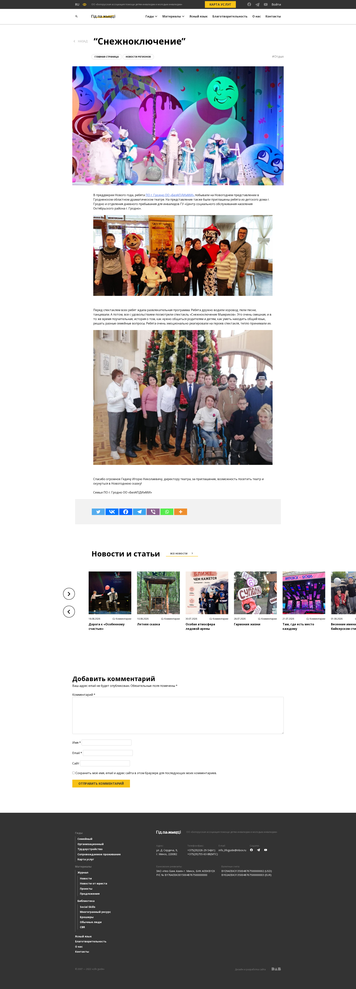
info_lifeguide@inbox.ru (232, 850)
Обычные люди (91, 922)
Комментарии (123, 618)
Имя (76, 742)
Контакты (273, 16)
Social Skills (87, 907)
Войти (276, 4)
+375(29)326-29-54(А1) (201, 850)
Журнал (83, 872)
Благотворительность (230, 16)
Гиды (150, 16)
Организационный (91, 844)
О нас (256, 16)
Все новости (179, 553)
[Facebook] (125, 512)
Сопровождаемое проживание (99, 854)
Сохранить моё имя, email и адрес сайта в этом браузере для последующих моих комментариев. (146, 773)
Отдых (279, 56)
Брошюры (87, 917)
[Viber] (153, 512)
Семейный (85, 839)
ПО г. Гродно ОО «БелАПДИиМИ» (170, 195)
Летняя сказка (148, 624)
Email (77, 753)
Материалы (171, 16)
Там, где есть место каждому (298, 626)
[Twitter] (98, 512)
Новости (86, 878)
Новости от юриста (93, 883)
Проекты (86, 888)
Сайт (75, 763)
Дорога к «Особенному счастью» (106, 626)
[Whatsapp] (166, 512)
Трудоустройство (90, 849)
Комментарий (83, 695)
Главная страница (107, 56)
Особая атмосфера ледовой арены (200, 626)
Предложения (90, 893)
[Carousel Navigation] (69, 603)
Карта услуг (220, 4)
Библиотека (86, 901)
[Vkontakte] (112, 512)
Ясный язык (198, 16)
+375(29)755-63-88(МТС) (202, 854)
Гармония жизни (247, 624)
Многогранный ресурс (95, 912)
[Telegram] (139, 512)
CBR (82, 927)
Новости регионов (138, 56)
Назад (83, 41)
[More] (180, 512)
